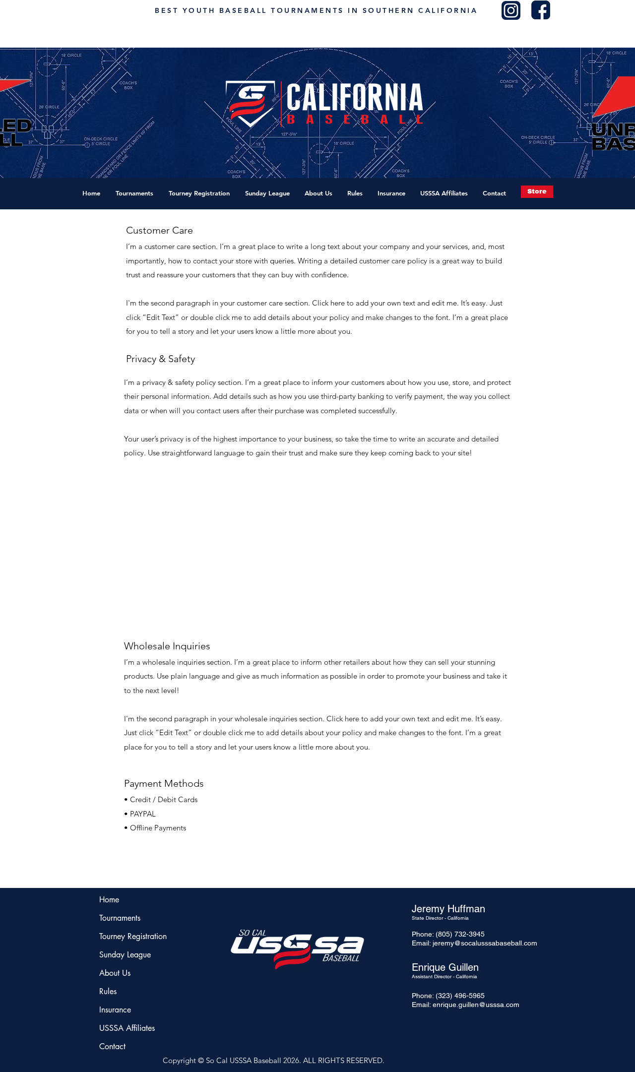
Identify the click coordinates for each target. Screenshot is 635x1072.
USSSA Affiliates (127, 1028)
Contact (112, 1046)
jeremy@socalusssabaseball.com (485, 943)
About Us (114, 973)
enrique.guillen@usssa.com (476, 1005)
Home (109, 899)
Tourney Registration (129, 936)
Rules (108, 991)
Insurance (115, 1010)
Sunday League (125, 954)
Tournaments (119, 918)
